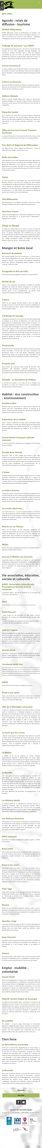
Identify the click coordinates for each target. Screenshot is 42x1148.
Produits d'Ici (8, 364)
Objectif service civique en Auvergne (19, 999)
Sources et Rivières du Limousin (17, 557)
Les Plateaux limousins (13, 818)
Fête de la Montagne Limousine (17, 707)
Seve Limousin (9, 937)
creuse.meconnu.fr (11, 66)
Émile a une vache (10, 693)
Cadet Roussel (9, 612)
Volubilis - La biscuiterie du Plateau (19, 380)
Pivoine (5, 905)
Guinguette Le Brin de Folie (15, 271)
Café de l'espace (10, 630)
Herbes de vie (8, 282)
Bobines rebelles (20, 745)
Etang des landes (10, 112)
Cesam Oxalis (8, 977)
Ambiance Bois (9, 403)
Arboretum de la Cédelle (14, 419)
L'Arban (6, 472)
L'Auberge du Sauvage (13, 316)
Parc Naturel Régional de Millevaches (20, 145)
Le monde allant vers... (13, 508)
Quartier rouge (9, 921)
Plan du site (21, 1090)
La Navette (7, 773)
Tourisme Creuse (10, 211)
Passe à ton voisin (10, 865)
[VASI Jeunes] (7, 3)
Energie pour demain (12, 452)
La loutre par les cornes (13, 733)
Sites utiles (7, 14)
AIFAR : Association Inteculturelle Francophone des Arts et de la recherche (18, 587)
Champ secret (8, 650)
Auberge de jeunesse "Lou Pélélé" (18, 46)
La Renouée (7, 1070)
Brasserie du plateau (12, 253)
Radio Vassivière (10, 157)
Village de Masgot (10, 226)
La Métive (6, 753)
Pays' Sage (7, 889)
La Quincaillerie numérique (15, 1045)
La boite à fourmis (11, 490)
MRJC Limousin (9, 837)
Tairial (5, 177)
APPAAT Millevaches (12, 29)
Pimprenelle (8, 345)
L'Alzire (5, 300)
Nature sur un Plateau (12, 527)
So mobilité (7, 1021)
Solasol (5, 953)
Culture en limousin (11, 82)
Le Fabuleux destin (11, 800)
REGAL (5, 545)
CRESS (5, 682)
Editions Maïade (10, 96)
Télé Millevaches (10, 199)
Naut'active (7, 849)
